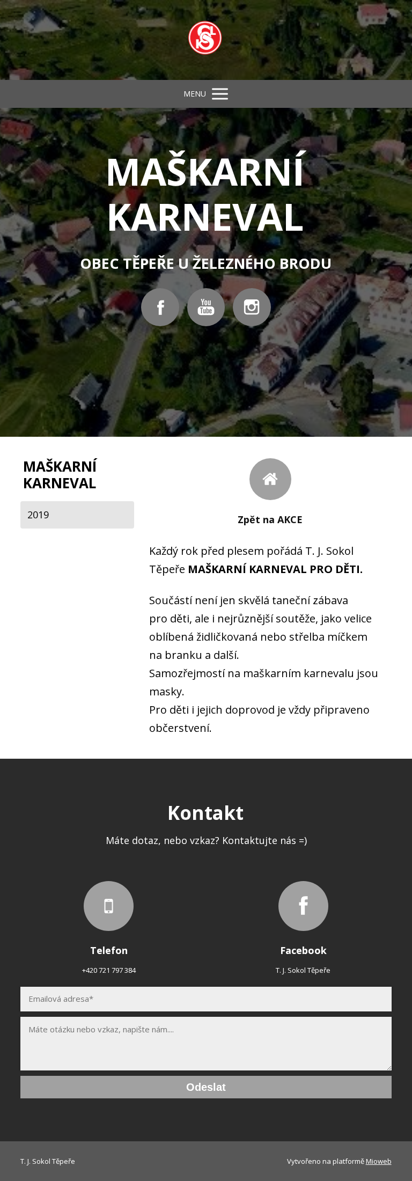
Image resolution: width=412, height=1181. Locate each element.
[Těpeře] (206, 40)
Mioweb (379, 1161)
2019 (38, 514)
